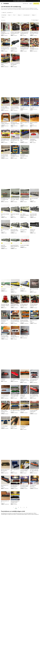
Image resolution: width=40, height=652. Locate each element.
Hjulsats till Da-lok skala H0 (34, 289)
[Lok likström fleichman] (24, 330)
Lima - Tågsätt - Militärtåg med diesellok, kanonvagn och (24, 215)
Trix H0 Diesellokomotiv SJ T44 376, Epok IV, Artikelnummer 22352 (5, 395)
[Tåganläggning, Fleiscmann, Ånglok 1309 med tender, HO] (15, 330)
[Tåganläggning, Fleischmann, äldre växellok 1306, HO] (34, 134)
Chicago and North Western (14, 289)
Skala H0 (4, 12)
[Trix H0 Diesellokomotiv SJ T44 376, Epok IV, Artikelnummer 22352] (5, 389)
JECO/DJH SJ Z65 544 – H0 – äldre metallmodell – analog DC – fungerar (34, 470)
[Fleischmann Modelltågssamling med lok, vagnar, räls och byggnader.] (34, 42)
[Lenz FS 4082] (24, 405)
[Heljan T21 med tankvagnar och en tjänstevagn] (5, 405)
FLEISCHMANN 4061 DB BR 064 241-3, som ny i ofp (5, 140)
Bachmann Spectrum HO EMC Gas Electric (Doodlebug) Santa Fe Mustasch (5, 470)
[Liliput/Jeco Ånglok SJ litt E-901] (24, 117)
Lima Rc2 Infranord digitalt (4, 64)
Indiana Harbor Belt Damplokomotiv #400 (14, 230)
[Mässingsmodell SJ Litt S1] (5, 495)
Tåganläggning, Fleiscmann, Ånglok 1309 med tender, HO (15, 336)
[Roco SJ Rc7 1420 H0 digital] (24, 134)
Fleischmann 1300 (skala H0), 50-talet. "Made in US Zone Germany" (15, 199)
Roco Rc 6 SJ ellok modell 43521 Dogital (4, 336)
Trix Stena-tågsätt (4, 426)
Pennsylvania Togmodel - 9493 (15, 215)
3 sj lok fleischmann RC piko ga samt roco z (34, 380)
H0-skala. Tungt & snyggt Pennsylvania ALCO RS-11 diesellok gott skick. (15, 33)
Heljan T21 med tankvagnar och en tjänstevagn (4, 411)
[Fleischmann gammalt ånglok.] (34, 117)
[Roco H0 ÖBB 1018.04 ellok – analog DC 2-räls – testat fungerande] (34, 389)
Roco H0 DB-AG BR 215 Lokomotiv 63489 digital (15, 321)
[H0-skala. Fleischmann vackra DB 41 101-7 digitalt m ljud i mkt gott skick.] (34, 299)
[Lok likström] (5, 374)
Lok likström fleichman (24, 335)
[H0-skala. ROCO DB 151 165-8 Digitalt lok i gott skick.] (5, 42)
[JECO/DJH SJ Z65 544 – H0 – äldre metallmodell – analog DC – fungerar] (34, 464)
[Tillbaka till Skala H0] (1, 12)
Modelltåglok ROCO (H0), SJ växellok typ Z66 (5, 199)
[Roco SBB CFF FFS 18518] (15, 405)
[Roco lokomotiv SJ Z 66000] (5, 480)
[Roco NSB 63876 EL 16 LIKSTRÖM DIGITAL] (15, 480)
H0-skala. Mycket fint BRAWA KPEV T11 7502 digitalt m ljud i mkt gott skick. (15, 305)
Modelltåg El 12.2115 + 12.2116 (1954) (24, 427)
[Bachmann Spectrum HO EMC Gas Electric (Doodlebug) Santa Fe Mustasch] (5, 464)
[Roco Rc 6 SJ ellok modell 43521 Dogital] (5, 330)
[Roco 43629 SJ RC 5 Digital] (34, 314)
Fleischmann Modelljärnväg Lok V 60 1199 (5, 33)
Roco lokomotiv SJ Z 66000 (4, 486)
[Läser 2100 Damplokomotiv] (5, 240)
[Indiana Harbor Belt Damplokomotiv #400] (15, 224)
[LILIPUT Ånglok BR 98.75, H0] (15, 464)
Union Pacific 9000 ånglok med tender (33, 215)
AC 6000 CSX (22, 288)
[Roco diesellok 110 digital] (15, 374)
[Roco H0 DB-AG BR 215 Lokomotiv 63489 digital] (15, 314)
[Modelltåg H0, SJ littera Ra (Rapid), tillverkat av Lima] (24, 193)
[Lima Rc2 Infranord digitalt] (5, 58)
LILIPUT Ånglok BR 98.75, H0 (15, 470)
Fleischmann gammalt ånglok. (33, 123)
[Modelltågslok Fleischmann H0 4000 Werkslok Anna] (24, 149)
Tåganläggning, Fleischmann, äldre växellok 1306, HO (33, 140)
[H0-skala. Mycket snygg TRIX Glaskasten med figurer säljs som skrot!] (24, 42)
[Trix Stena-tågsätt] (5, 420)
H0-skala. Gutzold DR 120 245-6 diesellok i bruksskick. (15, 64)
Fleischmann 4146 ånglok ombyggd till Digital (15, 501)
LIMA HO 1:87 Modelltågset (22, 395)
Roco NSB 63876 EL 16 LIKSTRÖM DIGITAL (15, 486)
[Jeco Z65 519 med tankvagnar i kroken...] (5, 149)
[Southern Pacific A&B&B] (24, 240)
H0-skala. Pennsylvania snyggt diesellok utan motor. (24, 33)
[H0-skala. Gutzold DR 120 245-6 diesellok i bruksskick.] (15, 58)
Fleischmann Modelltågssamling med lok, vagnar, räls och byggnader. (34, 48)
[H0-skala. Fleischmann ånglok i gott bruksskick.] (15, 101)
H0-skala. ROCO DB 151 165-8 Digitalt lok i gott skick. (5, 48)
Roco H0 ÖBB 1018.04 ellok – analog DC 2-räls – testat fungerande (34, 395)
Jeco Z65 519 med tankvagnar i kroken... (5, 155)
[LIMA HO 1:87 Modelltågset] (24, 389)
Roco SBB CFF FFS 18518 (15, 410)
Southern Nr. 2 (3, 288)
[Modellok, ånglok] (15, 420)
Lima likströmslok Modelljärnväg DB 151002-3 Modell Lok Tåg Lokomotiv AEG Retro (15, 48)
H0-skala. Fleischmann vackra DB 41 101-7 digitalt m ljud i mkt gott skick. (34, 305)
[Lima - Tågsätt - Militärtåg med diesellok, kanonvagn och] (24, 208)
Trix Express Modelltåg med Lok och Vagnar (24, 470)
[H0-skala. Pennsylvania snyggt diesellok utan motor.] (24, 26)
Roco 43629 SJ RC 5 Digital (33, 321)
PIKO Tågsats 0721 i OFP (24, 106)
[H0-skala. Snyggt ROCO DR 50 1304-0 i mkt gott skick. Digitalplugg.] (34, 26)
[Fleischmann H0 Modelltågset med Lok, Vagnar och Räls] (15, 149)
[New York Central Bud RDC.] (34, 193)
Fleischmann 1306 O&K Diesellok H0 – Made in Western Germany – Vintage (5, 305)
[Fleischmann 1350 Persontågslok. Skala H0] (15, 117)
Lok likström (3, 379)
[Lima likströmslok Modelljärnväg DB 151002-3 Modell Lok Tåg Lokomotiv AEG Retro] (15, 42)
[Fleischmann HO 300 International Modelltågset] (5, 314)
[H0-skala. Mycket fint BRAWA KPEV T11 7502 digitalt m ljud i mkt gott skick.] (15, 299)
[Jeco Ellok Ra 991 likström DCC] (34, 480)
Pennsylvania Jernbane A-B (5, 215)
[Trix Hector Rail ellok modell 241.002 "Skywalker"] (34, 405)
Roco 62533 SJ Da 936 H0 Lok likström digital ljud (24, 486)
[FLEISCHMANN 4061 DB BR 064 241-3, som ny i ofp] (5, 134)
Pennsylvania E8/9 (23, 229)
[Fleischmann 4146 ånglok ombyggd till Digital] (15, 495)
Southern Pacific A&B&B (24, 245)
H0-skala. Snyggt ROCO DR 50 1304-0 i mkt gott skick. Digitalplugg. (34, 33)
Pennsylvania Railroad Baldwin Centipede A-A (15, 246)
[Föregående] (14, 507)
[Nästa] (26, 507)
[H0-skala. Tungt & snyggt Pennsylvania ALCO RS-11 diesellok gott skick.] (15, 26)
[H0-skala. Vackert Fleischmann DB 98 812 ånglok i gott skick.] (5, 101)
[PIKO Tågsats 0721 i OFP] (24, 101)
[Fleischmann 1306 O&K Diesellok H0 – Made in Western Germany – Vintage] (5, 299)
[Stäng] (39, 1)
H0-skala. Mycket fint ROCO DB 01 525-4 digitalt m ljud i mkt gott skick (24, 305)
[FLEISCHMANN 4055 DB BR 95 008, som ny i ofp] (15, 134)
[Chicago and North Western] (15, 283)
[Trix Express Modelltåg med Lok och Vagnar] (24, 464)
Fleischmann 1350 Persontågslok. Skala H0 (15, 123)
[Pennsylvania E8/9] (24, 224)
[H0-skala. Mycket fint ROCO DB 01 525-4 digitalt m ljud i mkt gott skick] (24, 299)
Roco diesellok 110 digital (15, 379)
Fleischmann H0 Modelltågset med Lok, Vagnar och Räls (15, 155)
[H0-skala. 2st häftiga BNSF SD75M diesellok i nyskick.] (24, 314)
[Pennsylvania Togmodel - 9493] (15, 208)
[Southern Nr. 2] (5, 283)
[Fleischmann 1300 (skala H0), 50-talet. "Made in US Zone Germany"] (15, 193)
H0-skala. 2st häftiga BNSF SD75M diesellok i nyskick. (24, 321)
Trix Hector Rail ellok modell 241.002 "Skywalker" (33, 411)
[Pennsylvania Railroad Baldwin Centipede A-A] (15, 240)
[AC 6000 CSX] (24, 283)
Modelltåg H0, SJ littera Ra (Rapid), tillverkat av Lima (24, 199)
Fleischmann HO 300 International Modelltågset (4, 321)
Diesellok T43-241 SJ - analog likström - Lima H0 (24, 380)
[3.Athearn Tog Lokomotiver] (34, 224)
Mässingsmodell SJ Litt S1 (5, 501)
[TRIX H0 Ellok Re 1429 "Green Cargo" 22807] (15, 389)
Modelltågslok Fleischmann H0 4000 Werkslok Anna (24, 155)
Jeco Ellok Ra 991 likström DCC (33, 486)
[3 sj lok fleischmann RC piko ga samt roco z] (34, 374)
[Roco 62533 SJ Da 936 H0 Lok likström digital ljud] (24, 480)
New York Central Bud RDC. (34, 199)
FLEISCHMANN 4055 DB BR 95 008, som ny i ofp (15, 140)
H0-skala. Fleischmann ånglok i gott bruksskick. (15, 107)
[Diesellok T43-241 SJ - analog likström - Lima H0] (24, 374)
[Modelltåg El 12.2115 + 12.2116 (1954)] (24, 420)
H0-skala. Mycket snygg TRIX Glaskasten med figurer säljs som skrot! (24, 48)
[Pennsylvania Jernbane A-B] (5, 208)
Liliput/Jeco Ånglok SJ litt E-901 (24, 123)
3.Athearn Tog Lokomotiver (32, 230)
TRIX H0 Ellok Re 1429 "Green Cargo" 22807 (14, 395)
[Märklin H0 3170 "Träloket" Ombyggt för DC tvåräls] (5, 117)
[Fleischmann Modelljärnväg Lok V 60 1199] (5, 26)
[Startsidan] (6, 3)
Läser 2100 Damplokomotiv (3, 246)
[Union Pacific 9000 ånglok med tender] (34, 208)
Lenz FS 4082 (22, 410)
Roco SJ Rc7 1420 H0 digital (24, 140)
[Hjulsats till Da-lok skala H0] (34, 283)
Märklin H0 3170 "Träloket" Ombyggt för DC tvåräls (5, 123)
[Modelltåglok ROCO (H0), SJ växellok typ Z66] (5, 193)
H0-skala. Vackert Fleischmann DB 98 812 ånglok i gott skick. (5, 107)
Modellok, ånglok (14, 426)
